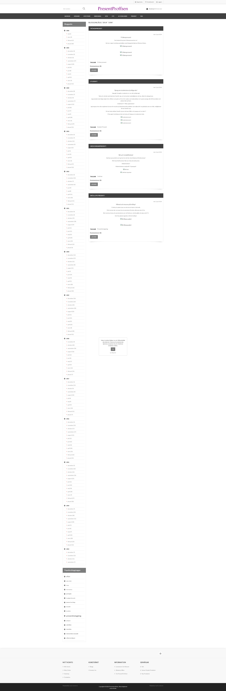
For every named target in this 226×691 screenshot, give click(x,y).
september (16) (72, 348)
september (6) (71, 184)
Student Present (102, 127)
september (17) (72, 432)
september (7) (71, 101)
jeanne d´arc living (70, 602)
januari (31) (71, 127)
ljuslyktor (68, 611)
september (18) (72, 221)
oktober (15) (71, 261)
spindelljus (68, 625)
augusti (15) (71, 435)
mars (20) (70, 197)
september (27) (72, 61)
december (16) (72, 298)
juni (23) (70, 485)
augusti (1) (70, 268)
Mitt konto (67, 666)
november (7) (71, 94)
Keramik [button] (77, 16)
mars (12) (70, 368)
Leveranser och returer (122, 666)
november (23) (72, 301)
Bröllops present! (97, 195)
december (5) (71, 134)
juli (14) (70, 67)
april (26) (70, 448)
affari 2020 (68, 581)
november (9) (71, 342)
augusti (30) (71, 522)
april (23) (70, 324)
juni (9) (69, 188)
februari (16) (71, 287)
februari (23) (71, 541)
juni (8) (69, 70)
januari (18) (71, 291)
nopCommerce (74, 685)
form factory (69, 589)
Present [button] (134, 16)
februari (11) (71, 201)
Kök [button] (106, 16)
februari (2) (71, 40)
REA (141, 16)
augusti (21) (71, 478)
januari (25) (71, 458)
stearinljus (68, 629)
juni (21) (70, 318)
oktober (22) (71, 472)
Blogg (91, 666)
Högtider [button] (87, 16)
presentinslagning (73, 616)
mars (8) (70, 328)
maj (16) (70, 445)
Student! (94, 81)
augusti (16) (71, 351)
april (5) (70, 281)
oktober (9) (71, 388)
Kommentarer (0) (95, 66)
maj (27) (70, 532)
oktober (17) (71, 428)
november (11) (72, 385)
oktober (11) (71, 559)
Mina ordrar (67, 670)
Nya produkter (146, 673)
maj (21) (70, 234)
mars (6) (70, 120)
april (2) (70, 77)
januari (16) (71, 545)
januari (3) (70, 247)
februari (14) (71, 371)
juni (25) (70, 441)
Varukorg (66, 673)
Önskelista (67, 677)
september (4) (71, 391)
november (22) (72, 468)
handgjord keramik (70, 598)
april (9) (70, 157)
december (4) (71, 51)
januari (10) (71, 167)
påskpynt (68, 620)
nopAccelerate (159, 685)
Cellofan (99, 176)
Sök (84, 8)
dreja (67, 585)
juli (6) (69, 398)
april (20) (70, 237)
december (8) (71, 91)
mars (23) (70, 241)
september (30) (72, 308)
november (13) (72, 425)
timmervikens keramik (72, 633)
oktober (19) (71, 218)
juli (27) (70, 525)
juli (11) (70, 228)
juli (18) (70, 107)
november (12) (72, 555)
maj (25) (70, 321)
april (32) (70, 535)
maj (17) (70, 361)
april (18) (70, 491)
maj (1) (69, 34)
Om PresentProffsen (121, 673)
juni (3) (69, 154)
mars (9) (70, 495)
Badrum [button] (67, 16)
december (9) (71, 211)
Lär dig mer (113, 352)
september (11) (72, 518)
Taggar (93, 62)
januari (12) (71, 84)
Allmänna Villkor (120, 670)
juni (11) (70, 231)
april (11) (70, 194)
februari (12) (71, 244)
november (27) (72, 258)
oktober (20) (71, 305)
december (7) (71, 509)
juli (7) (69, 271)
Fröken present (101, 62)
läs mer (93, 70)
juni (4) (69, 358)
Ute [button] (113, 16)
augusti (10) (71, 395)
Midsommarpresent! (98, 146)
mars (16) (70, 408)
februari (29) (71, 124)
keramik (68, 606)
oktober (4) (71, 97)
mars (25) (70, 451)
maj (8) (69, 191)
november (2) (71, 54)
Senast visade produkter (149, 670)
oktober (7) (71, 181)
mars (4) (70, 37)
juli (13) (70, 482)
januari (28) (71, 43)
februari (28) (71, 331)
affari (68, 576)
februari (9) (71, 164)
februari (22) (71, 455)
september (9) (71, 144)
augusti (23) (71, 311)
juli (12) (70, 355)
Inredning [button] (97, 16)
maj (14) (70, 488)
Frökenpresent (96, 28)
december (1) (71, 382)
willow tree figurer (70, 638)
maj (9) (69, 114)
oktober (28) (71, 515)
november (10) (72, 178)
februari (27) (71, 498)
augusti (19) (71, 224)
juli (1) (69, 151)
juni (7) (69, 111)
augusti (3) (70, 147)
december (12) (72, 255)
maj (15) (70, 278)
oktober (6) (71, 57)
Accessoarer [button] (122, 16)
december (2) (71, 174)
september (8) (71, 265)
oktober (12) (71, 141)
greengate (68, 593)
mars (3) (70, 80)
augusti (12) (71, 104)
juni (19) (70, 274)
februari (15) (71, 411)
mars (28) (70, 284)
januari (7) (70, 374)
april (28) (70, 117)
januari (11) (71, 204)
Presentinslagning (102, 229)
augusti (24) (71, 64)
